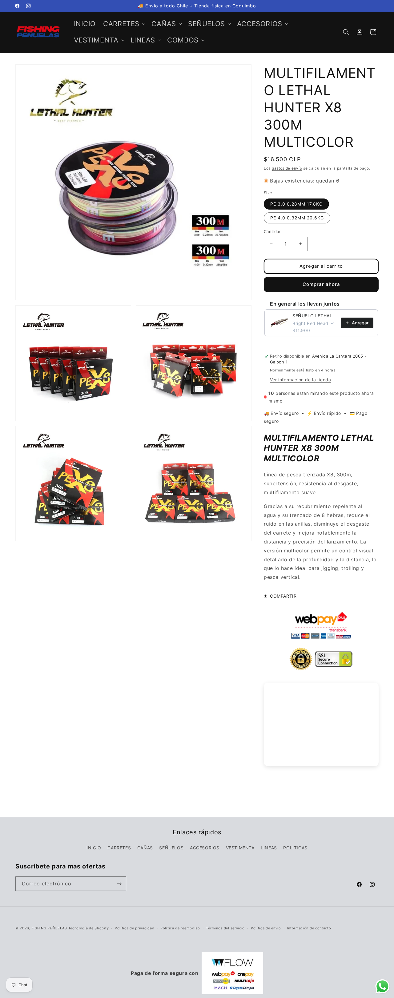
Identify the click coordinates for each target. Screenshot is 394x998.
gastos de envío (287, 168)
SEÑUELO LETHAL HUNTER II (314, 315)
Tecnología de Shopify (88, 928)
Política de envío (266, 928)
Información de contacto (309, 928)
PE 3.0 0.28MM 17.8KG (296, 203)
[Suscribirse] (119, 883)
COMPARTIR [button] (283, 596)
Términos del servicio (225, 928)
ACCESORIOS (204, 847)
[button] (123, 24)
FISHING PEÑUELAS (50, 928)
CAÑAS (145, 847)
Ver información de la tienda (300, 379)
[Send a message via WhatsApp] (382, 986)
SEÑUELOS (171, 847)
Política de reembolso (180, 928)
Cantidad (273, 231)
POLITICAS (295, 847)
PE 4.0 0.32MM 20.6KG (297, 217)
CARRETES (119, 847)
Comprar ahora (321, 284)
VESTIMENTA (240, 847)
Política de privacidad (134, 928)
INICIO (93, 847)
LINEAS (269, 847)
